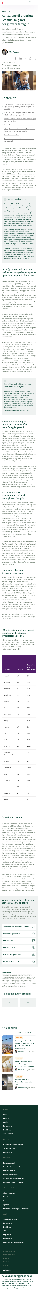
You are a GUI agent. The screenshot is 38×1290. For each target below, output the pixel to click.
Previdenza (7, 1130)
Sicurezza (6, 1201)
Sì (10, 1003)
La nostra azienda (9, 1163)
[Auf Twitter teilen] (25, 58)
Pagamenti (7, 1235)
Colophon (6, 1258)
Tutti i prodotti (8, 1134)
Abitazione (7, 1231)
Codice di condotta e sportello (13, 1182)
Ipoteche (6, 1118)
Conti (5, 1114)
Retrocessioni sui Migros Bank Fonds (16, 1209)
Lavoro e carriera (9, 1171)
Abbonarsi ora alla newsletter (13, 1242)
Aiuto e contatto (9, 1193)
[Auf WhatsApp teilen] (30, 58)
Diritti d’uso (7, 1262)
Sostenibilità (7, 1239)
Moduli (5, 1197)
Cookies (5, 1265)
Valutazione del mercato (11, 1219)
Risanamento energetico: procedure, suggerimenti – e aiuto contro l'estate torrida (24, 1063)
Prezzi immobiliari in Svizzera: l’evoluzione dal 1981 (23, 1082)
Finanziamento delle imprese (13, 1144)
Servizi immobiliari (9, 1148)
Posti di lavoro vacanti (11, 1175)
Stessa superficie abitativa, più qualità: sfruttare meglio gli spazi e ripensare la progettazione (24, 1044)
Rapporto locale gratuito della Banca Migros (16, 411)
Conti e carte (7, 1152)
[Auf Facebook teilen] (15, 58)
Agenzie (6, 1205)
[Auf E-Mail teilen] (35, 58)
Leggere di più (19, 1288)
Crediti (5, 1122)
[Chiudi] (35, 1276)
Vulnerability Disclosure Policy (13, 1178)
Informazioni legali (9, 1255)
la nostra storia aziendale (12, 1167)
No (28, 1003)
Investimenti (7, 1126)
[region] (19, 1282)
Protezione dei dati (9, 1251)
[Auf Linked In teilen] (20, 58)
